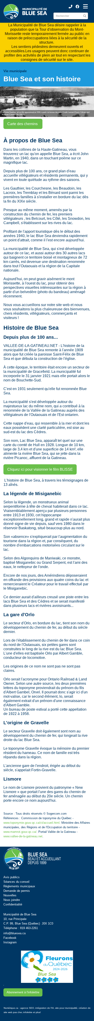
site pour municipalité (66, 1008)
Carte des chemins (23, 124)
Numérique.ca (11, 1008)
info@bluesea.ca (14, 933)
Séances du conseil (16, 881)
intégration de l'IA (44, 1008)
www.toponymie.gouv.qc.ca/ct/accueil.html (31, 822)
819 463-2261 (29, 928)
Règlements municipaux (19, 886)
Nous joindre (11, 900)
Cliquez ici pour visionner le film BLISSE (40, 469)
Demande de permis (16, 890)
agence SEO (27, 1008)
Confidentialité (12, 904)
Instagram (10, 942)
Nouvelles (9, 895)
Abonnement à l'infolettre (23, 992)
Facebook (9, 937)
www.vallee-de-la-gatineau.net (22, 836)
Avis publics (11, 877)
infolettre (27, 1012)
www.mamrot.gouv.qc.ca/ (20, 831)
